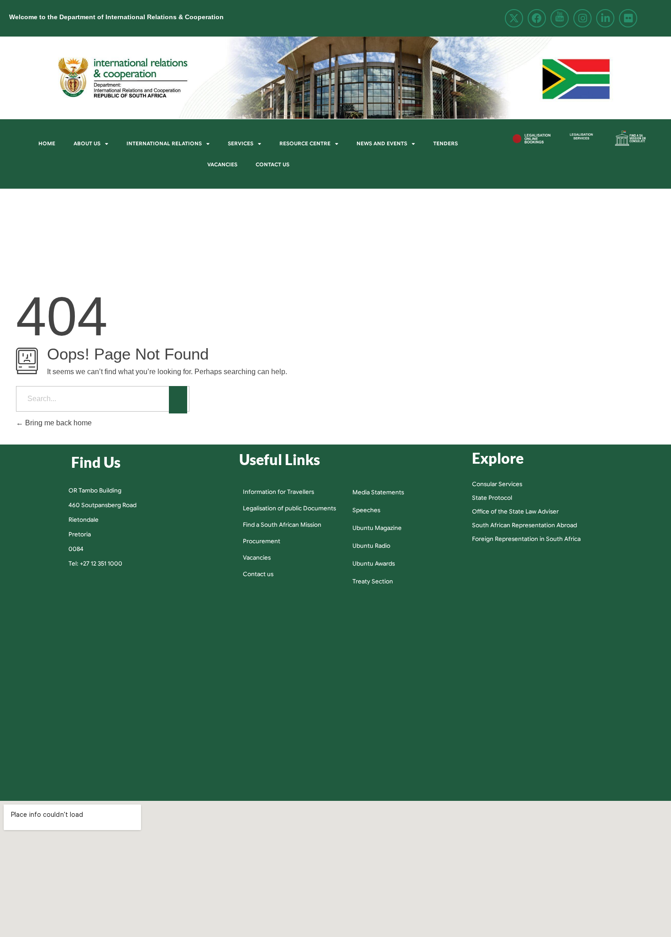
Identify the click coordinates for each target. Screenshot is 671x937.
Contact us (272, 164)
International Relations (164, 143)
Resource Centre (304, 143)
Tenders (445, 143)
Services (240, 143)
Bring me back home (57, 423)
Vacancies (222, 164)
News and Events (381, 143)
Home (46, 143)
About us (86, 143)
